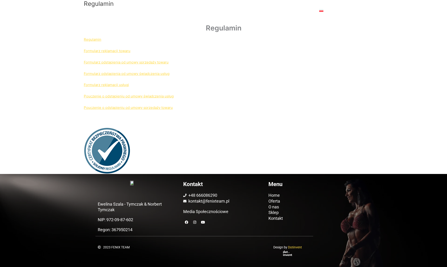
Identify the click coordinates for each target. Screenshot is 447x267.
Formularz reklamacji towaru (107, 51)
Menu (304, 10)
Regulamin (92, 39)
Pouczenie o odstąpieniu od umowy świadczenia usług (129, 96)
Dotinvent (295, 247)
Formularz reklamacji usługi (106, 85)
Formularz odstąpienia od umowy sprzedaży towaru (126, 62)
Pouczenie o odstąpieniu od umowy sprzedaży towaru (128, 107)
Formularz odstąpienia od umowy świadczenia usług (126, 73)
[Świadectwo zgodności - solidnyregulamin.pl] (107, 150)
